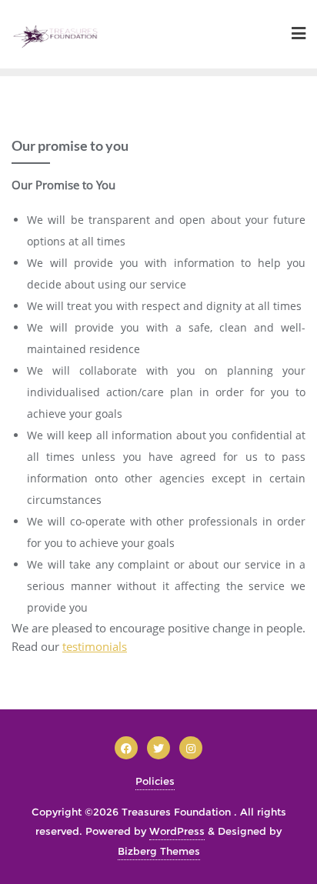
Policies (155, 781)
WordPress (177, 831)
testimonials (94, 646)
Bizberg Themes (159, 851)
